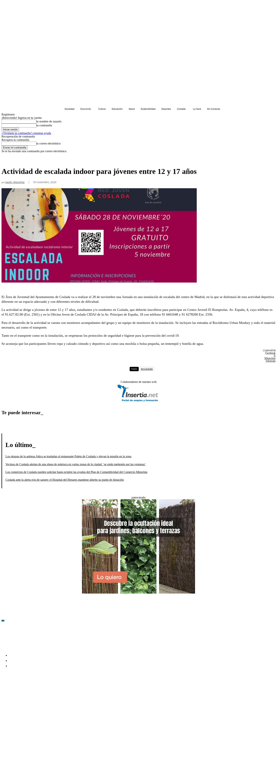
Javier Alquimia (14, 182)
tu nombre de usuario (48, 121)
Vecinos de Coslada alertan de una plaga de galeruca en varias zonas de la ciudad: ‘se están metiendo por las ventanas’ (75, 464)
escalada (147, 369)
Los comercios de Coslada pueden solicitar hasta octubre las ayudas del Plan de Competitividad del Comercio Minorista (76, 472)
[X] (45, 688)
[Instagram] (25, 688)
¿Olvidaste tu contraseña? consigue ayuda (26, 133)
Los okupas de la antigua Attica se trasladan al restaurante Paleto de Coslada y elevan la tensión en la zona (68, 456)
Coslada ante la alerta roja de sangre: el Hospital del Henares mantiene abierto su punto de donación (64, 479)
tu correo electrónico (48, 143)
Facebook (13, 688)
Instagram (33, 688)
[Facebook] (5, 688)
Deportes (7, 159)
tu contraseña (44, 125)
